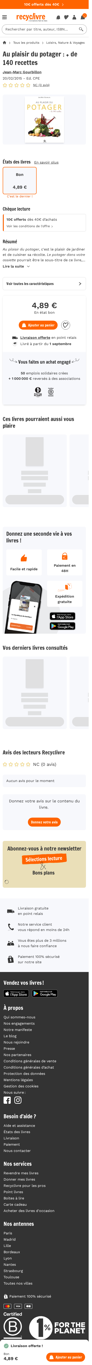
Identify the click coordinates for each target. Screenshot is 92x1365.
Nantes (10, 1264)
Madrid (10, 1239)
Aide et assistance (19, 1125)
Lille (7, 1246)
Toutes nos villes (18, 1283)
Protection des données (24, 1073)
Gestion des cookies (21, 1086)
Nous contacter (17, 1151)
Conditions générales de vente (30, 1061)
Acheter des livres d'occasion (29, 1211)
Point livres (13, 1192)
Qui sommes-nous (19, 1017)
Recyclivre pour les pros (25, 1186)
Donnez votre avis (44, 822)
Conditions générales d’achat (29, 1067)
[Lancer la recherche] (81, 29)
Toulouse (11, 1277)
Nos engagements (19, 1023)
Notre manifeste (18, 1030)
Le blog (10, 1036)
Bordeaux (12, 1252)
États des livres (17, 1132)
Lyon (8, 1258)
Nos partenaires (17, 1055)
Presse (9, 1048)
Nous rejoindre (16, 1042)
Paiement (12, 1144)
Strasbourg (13, 1271)
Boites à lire (14, 1198)
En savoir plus (46, 162)
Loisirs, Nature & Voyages (65, 42)
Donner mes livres (19, 1179)
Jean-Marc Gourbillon (22, 72)
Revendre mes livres (21, 1173)
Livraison (11, 1138)
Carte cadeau (15, 1204)
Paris (8, 1233)
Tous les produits (26, 42)
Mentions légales (18, 1080)
